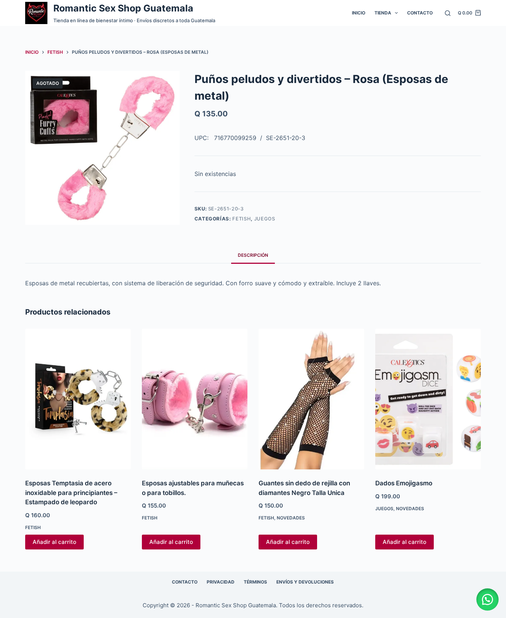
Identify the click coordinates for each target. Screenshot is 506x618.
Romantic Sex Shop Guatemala (123, 8)
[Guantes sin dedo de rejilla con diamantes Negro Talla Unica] (311, 399)
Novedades (291, 518)
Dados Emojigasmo (403, 483)
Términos (255, 582)
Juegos (264, 219)
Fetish (241, 219)
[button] (487, 599)
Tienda (382, 13)
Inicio (358, 13)
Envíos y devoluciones (305, 582)
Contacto (420, 13)
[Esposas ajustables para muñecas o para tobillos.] (194, 399)
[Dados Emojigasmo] (428, 399)
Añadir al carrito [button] (54, 541)
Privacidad (220, 582)
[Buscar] (447, 13)
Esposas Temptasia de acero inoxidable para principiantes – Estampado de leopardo (71, 492)
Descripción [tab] (253, 255)
